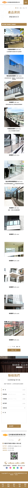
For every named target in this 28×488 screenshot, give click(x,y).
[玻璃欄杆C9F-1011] (14, 91)
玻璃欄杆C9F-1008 (14, 260)
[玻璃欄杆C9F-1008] (14, 249)
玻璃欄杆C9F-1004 (14, 155)
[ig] (10, 468)
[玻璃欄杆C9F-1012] (14, 196)
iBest (16, 474)
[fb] (7, 468)
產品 (21, 8)
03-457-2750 (11, 450)
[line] (14, 468)
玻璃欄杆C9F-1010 (14, 234)
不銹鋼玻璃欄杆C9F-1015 (14, 49)
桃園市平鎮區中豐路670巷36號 (12, 443)
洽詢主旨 (5, 407)
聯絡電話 (5, 394)
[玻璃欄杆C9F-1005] (14, 328)
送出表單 (11, 426)
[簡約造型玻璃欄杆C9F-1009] (14, 64)
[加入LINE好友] (14, 456)
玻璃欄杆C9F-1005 (14, 340)
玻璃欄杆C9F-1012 (14, 208)
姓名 (5, 389)
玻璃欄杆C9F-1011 (14, 102)
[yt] (21, 468)
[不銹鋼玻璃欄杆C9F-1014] (14, 117)
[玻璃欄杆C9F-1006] (14, 302)
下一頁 (13, 346)
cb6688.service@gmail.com (14, 446)
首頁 (17, 8)
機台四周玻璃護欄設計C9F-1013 (14, 181)
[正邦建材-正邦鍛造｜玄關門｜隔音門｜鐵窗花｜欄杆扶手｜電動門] (14, 436)
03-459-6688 (11, 448)
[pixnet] (17, 468)
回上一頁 (25, 8)
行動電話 (5, 398)
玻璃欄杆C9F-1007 (14, 287)
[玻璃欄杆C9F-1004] (14, 143)
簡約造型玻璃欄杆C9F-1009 (14, 76)
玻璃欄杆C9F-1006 (14, 313)
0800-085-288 (16, 463)
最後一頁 (18, 346)
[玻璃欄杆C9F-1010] (14, 223)
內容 (5, 412)
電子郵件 (5, 403)
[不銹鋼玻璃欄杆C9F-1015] (14, 38)
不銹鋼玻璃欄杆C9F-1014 (14, 128)
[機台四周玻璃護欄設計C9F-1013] (14, 170)
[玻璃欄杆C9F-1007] (14, 275)
